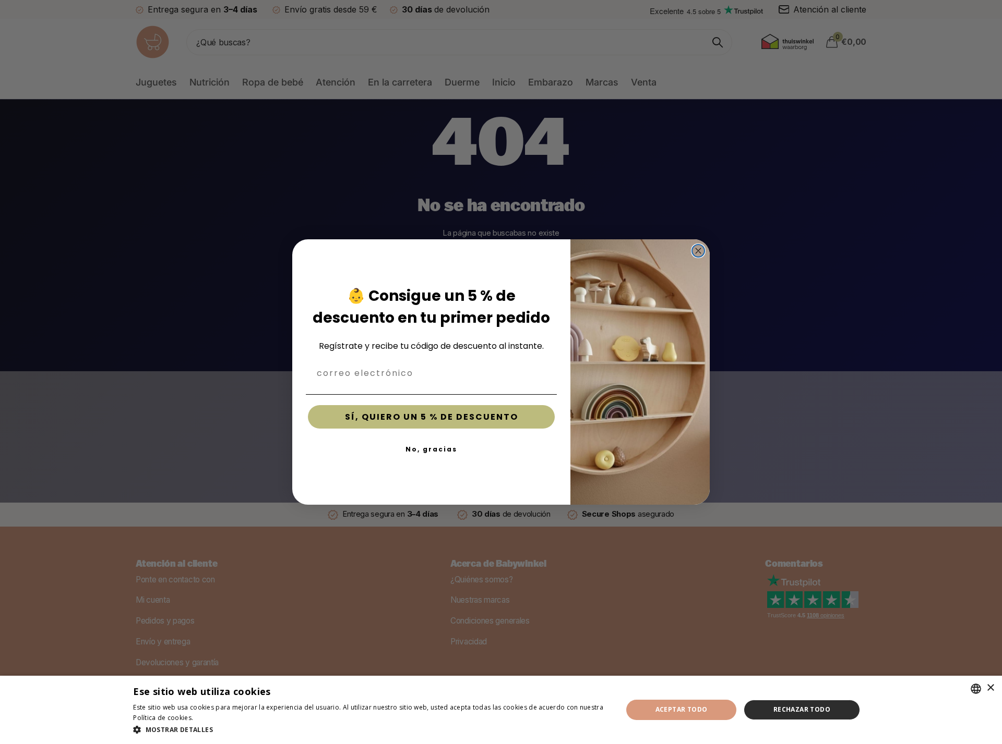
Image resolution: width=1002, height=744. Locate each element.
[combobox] (976, 689)
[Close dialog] (698, 251)
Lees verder (213, 717)
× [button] (990, 688)
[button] (370, 729)
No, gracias (431, 449)
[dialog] (501, 710)
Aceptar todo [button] (681, 709)
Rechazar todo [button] (801, 709)
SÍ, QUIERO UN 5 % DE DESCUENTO (431, 417)
